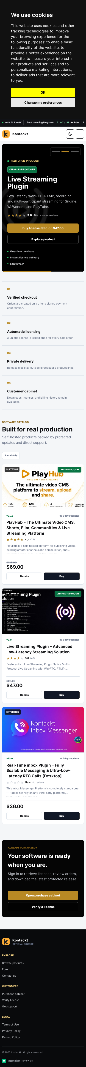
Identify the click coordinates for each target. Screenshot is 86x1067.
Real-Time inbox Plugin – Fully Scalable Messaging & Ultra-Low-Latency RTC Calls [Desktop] (38, 770)
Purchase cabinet (13, 994)
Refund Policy (11, 1037)
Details (24, 576)
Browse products (13, 963)
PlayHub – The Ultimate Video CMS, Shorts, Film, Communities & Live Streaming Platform (40, 528)
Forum (6, 969)
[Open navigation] (80, 134)
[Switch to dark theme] (70, 134)
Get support (9, 1006)
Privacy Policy (11, 1031)
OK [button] (43, 92)
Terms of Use (10, 1024)
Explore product (43, 239)
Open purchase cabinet (43, 895)
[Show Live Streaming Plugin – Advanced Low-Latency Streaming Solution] (65, 151)
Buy (61, 576)
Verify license (10, 1000)
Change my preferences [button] (43, 102)
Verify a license (43, 907)
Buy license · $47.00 (43, 228)
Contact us (9, 975)
